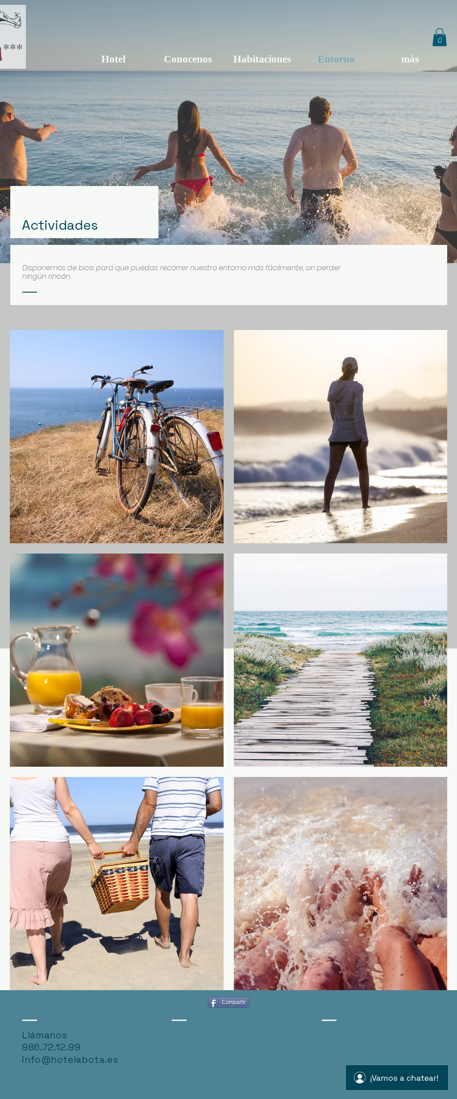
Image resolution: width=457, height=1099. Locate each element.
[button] (439, 37)
